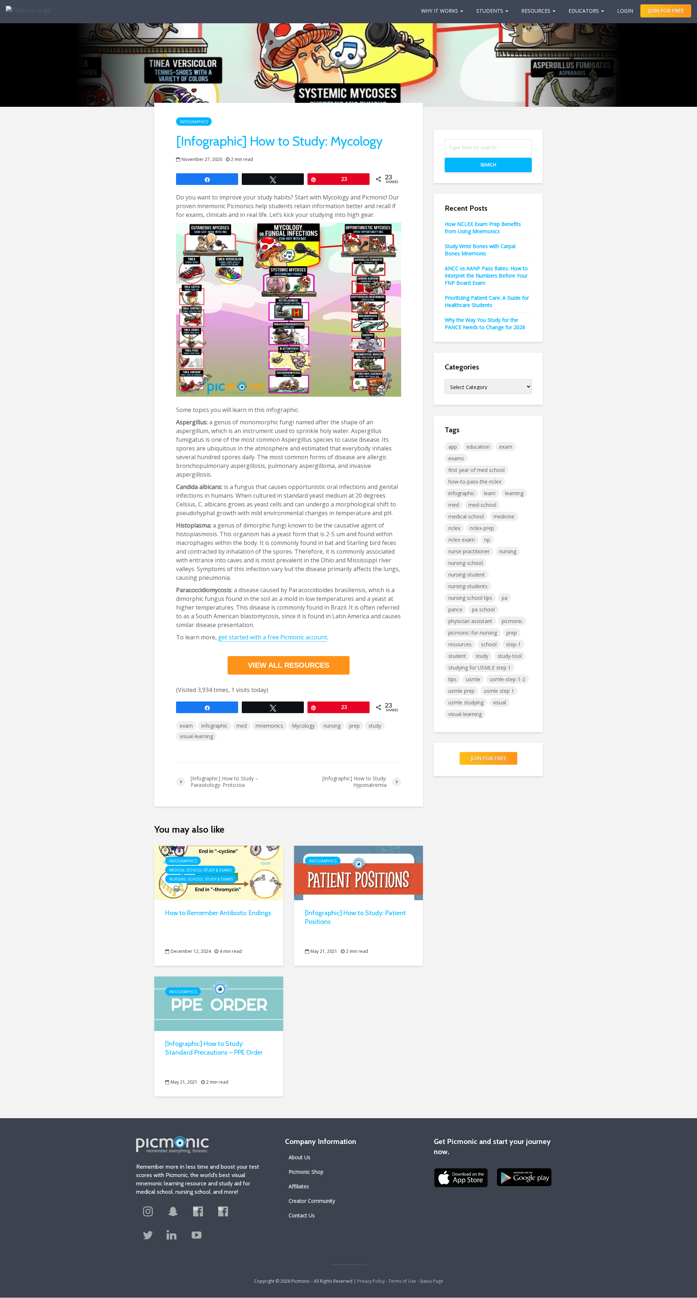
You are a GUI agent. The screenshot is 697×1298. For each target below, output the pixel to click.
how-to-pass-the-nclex (474, 481)
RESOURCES (535, 10)
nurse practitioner (469, 551)
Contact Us (302, 1215)
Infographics (194, 121)
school (489, 644)
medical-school (466, 516)
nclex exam (461, 539)
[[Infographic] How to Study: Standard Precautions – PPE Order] (218, 1003)
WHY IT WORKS (439, 10)
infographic (214, 725)
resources (460, 644)
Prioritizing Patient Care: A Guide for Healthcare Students (487, 301)
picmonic (512, 621)
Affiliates (299, 1186)
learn (490, 493)
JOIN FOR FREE (666, 10)
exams (456, 458)
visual (499, 702)
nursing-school (465, 562)
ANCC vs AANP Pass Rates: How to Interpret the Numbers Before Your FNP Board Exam (486, 275)
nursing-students (468, 586)
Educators (583, 10)
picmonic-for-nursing (472, 632)
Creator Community (312, 1200)
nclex (454, 528)
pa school (483, 609)
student (457, 655)
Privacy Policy (371, 1281)
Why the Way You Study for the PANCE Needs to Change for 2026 (485, 323)
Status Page (431, 1281)
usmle (473, 679)
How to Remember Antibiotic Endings (218, 913)
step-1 (513, 644)
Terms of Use (402, 1281)
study (374, 725)
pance (455, 609)
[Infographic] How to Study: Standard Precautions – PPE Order (214, 1048)
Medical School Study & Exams (200, 870)
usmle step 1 (499, 690)
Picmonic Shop (306, 1171)
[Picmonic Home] (25, 7)
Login (625, 10)
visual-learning (196, 736)
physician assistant (470, 621)
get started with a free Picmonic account (272, 637)
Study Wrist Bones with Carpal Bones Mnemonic (480, 250)
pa (505, 597)
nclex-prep (482, 528)
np (487, 539)
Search (488, 165)
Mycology (303, 725)
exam (186, 725)
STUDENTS (489, 10)
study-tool (510, 655)
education (478, 446)
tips (452, 679)
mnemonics (269, 725)
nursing (332, 725)
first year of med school (476, 469)
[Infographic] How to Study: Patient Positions (355, 917)
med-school (482, 504)
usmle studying (466, 702)
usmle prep (461, 690)
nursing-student (466, 574)
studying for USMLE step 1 (479, 667)
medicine (503, 516)
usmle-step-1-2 (507, 679)
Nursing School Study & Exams (201, 879)
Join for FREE (488, 758)
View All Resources (288, 665)
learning (514, 493)
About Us (299, 1157)
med (241, 725)
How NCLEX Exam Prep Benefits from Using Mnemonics (483, 228)
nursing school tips (470, 597)
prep (354, 725)
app (452, 446)
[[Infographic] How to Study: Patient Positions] (358, 873)
